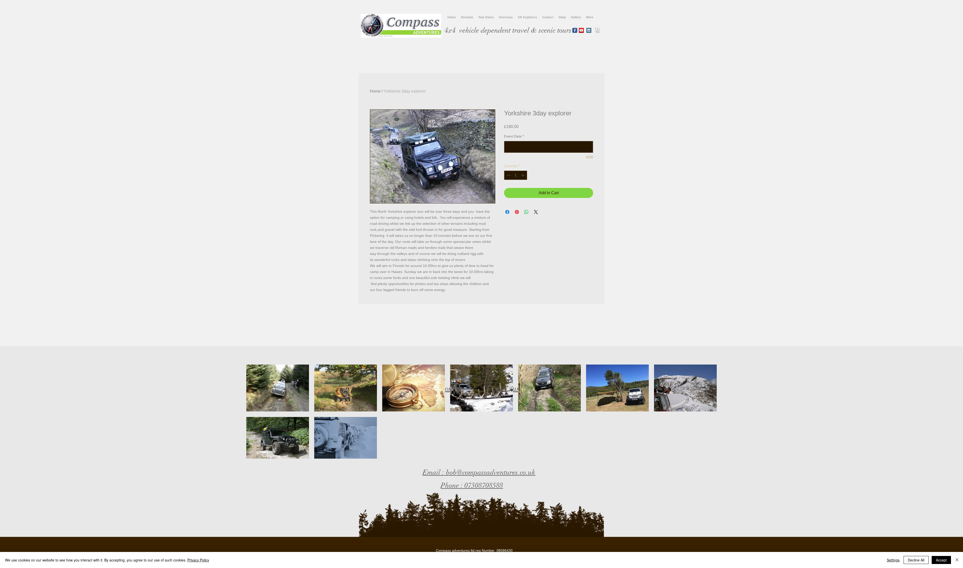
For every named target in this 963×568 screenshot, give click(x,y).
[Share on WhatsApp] (526, 212)
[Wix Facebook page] (574, 30)
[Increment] (523, 175)
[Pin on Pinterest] (517, 212)
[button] (598, 30)
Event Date (514, 136)
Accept (941, 559)
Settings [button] (893, 559)
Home (375, 91)
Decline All (916, 559)
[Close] (957, 560)
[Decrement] (508, 175)
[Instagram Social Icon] (588, 30)
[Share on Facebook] (507, 212)
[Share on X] (536, 212)
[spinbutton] (515, 175)
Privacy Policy (198, 559)
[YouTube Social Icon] (581, 30)
